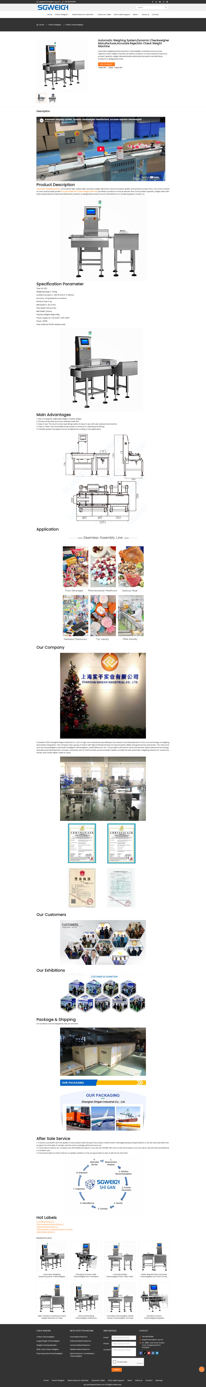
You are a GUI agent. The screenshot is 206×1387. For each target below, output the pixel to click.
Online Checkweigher (74, 24)
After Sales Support (122, 14)
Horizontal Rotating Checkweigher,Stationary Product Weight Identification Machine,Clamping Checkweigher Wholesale (86, 1317)
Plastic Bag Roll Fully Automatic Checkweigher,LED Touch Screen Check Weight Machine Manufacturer (154, 1275)
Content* (107, 1349)
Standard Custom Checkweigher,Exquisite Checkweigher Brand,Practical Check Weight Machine (154, 1317)
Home (49, 14)
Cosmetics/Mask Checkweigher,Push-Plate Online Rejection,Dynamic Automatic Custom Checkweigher (120, 1275)
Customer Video (104, 14)
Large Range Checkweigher (48, 1341)
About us (145, 14)
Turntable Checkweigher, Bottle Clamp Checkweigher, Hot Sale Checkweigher (120, 1317)
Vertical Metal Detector (80, 1345)
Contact (155, 14)
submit (117, 1370)
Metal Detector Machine (82, 14)
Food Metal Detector (79, 1337)
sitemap (158, 1380)
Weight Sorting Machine (46, 1345)
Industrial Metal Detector (80, 1341)
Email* (106, 1337)
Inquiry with (103, 67)
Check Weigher (61, 14)
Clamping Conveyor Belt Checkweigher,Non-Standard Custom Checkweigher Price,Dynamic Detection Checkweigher (86, 1275)
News (135, 14)
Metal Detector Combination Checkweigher (82, 1354)
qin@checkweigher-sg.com (50, 2)
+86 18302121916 (70, 2)
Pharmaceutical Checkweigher (49, 1353)
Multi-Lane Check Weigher (47, 1349)
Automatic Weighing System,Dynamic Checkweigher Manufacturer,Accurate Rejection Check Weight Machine (52, 1275)
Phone (106, 1343)
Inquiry (110, 67)
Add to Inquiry (106, 64)
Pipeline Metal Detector (80, 1349)
